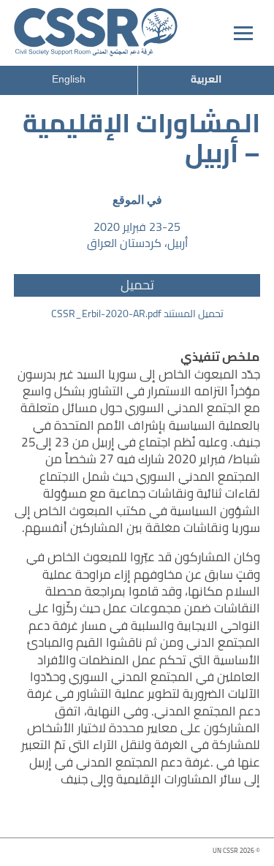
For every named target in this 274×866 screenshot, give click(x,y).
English (68, 79)
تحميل (137, 285)
